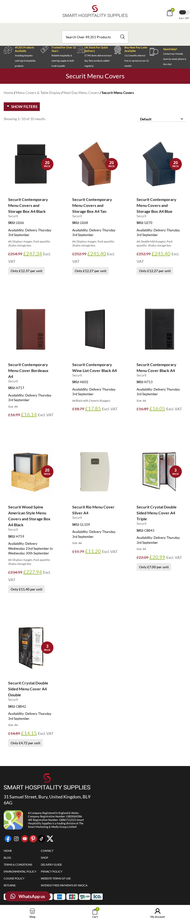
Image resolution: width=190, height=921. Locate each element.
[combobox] (95, 37)
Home (8, 92)
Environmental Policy (20, 871)
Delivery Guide (51, 864)
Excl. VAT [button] (184, 18)
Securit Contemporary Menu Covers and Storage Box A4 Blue (156, 205)
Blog (7, 857)
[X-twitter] (50, 838)
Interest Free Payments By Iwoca (64, 885)
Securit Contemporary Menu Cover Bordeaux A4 (28, 370)
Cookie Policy (14, 878)
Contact (47, 850)
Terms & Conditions (18, 864)
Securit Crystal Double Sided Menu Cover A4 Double (28, 688)
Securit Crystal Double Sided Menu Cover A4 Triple (157, 512)
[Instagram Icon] (16, 838)
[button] (101, 26)
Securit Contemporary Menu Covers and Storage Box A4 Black (28, 205)
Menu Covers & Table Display (38, 92)
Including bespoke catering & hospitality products (25, 60)
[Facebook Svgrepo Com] (8, 838)
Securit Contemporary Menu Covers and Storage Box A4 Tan (92, 205)
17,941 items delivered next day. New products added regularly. (98, 60)
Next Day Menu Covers (81, 92)
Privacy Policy (51, 871)
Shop (44, 857)
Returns (10, 885)
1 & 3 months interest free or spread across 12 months (136, 60)
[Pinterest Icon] (33, 838)
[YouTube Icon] (25, 838)
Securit (13, 216)
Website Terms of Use (56, 878)
